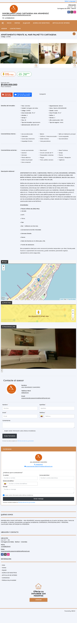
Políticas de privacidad (9, 580)
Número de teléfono (8, 481)
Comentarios (6, 420)
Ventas (17, 23)
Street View (9, 74)
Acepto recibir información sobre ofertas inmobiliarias (19, 431)
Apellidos (42, 405)
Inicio (9, 23)
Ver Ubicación (33, 316)
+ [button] (3, 266)
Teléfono (42, 412)
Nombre (5, 405)
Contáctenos (15, 28)
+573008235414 (9, 18)
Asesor (4, 28)
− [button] (3, 269)
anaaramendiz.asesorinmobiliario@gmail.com (16, 15)
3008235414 (25, 393)
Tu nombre (6, 475)
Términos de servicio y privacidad (26, 441)
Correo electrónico (44, 475)
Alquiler (26, 23)
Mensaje (5, 486)
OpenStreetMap (72, 299)
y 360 (26, 74)
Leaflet (61, 299)
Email (4, 412)
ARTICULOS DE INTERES (61, 23)
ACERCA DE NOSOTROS (41, 23)
